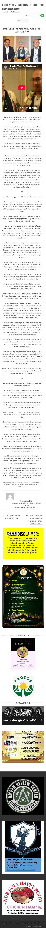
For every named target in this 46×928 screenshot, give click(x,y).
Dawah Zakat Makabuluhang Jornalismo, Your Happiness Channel (23, 7)
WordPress (41, 926)
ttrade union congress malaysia (31, 484)
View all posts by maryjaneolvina (25, 507)
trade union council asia (17, 484)
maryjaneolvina (12, 482)
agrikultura (20, 482)
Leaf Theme (29, 926)
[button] (4, 654)
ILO (10, 484)
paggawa (26, 482)
